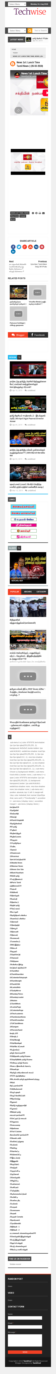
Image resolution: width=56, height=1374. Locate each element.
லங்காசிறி (14, 814)
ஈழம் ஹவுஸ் (15, 1092)
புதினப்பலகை (15, 837)
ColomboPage (16, 1010)
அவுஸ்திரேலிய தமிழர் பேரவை (21, 1060)
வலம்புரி (13, 899)
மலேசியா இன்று (16, 964)
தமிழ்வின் (14, 810)
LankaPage (15, 1007)
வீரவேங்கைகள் (16, 1089)
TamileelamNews (18, 1017)
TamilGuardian (17, 974)
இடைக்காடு (15, 1158)
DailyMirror (15, 991)
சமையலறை (15, 1125)
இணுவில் (14, 1161)
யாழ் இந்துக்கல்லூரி (18, 1240)
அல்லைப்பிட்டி (15, 1155)
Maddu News (16, 863)
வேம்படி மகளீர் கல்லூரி (19, 1250)
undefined (31, 391)
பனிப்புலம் (14, 1187)
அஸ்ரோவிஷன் (16, 1043)
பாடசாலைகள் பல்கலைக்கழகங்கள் (23, 1233)
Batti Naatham (17, 873)
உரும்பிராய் (14, 1164)
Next (44, 568)
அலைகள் (14, 958)
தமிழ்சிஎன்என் (16, 824)
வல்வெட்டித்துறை (17, 1141)
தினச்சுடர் (14, 902)
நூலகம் (13, 1102)
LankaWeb (15, 987)
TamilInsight (16, 981)
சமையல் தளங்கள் (17, 1115)
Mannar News (16, 866)
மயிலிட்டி (14, 1197)
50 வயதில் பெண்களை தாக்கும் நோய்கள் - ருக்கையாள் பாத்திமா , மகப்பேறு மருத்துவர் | (28, 725)
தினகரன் (14, 922)
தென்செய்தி (15, 955)
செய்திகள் (14, 807)
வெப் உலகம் (15, 909)
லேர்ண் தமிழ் (15, 1112)
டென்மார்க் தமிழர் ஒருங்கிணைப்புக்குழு (24, 1079)
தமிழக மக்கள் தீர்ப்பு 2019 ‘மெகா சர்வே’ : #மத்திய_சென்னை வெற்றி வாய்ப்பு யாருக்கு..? (27, 691)
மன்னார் (14, 1145)
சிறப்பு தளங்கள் (16, 1086)
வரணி (13, 1214)
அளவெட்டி (14, 1151)
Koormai (14, 856)
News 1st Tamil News (20, 213)
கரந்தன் (13, 1168)
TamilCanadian (17, 1020)
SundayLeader (17, 997)
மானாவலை (15, 1210)
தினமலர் (14, 935)
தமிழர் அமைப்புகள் (17, 1053)
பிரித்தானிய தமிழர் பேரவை (20, 1056)
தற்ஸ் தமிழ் (15, 905)
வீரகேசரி (14, 892)
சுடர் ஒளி (14, 912)
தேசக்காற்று (15, 1099)
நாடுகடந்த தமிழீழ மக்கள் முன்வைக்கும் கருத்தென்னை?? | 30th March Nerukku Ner (27, 452)
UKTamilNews (16, 1023)
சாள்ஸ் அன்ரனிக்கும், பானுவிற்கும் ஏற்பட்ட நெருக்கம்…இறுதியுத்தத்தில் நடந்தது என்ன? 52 (25, 655)
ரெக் (12, 1083)
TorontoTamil (16, 1030)
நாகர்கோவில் (15, 1223)
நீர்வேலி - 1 (15, 1227)
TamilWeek (15, 1004)
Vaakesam (15, 853)
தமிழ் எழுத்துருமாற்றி (18, 1105)
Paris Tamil (15, 883)
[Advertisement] (33, 27)
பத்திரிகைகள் (15, 886)
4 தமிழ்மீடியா (15, 843)
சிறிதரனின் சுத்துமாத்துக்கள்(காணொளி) (23, 621)
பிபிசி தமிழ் (15, 876)
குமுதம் (13, 951)
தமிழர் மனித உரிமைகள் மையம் (22, 1073)
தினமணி (14, 932)
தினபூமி (14, 928)
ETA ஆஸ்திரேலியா (17, 1076)
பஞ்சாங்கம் (15, 1050)
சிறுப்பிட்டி (14, 1181)
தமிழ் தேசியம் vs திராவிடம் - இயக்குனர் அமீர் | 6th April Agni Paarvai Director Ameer (28, 418)
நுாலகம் (13, 1109)
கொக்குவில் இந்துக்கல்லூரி (20, 1237)
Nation (13, 1001)
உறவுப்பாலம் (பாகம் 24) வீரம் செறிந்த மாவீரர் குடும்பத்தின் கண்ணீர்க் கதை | (27, 486)
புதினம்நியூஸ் (15, 833)
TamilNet (14, 971)
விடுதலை (14, 961)
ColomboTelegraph (18, 978)
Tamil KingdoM (17, 820)
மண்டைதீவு (15, 1200)
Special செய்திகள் (18, 860)
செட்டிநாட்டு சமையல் (18, 1118)
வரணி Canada (16, 1217)
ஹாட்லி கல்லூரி (16, 1243)
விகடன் (13, 948)
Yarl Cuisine (16, 1132)
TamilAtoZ (27, 1361)
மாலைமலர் (14, 938)
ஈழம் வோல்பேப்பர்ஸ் (17, 1096)
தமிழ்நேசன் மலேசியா (18, 915)
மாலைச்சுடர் (15, 941)
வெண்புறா (14, 1069)
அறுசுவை (14, 1122)
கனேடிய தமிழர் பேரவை (19, 1063)
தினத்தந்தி (15, 925)
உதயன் (13, 889)
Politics (14, 216)
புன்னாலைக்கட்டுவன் (18, 1194)
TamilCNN (15, 984)
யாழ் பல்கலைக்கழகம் (18, 1246)
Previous (11, 568)
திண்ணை (14, 1128)
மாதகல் (13, 1207)
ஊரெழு (13, 1148)
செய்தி (13, 817)
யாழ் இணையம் (16, 879)
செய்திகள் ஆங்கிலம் (18, 968)
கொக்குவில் (15, 1178)
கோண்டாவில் (15, 1138)
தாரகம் (13, 850)
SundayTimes (16, 994)
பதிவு (12, 846)
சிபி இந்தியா (15, 945)
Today (15, 53)
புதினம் (13, 830)
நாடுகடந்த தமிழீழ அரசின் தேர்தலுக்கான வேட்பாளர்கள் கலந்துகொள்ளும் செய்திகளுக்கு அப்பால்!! (28, 384)
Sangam (14, 1027)
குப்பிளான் (14, 1174)
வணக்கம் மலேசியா (17, 919)
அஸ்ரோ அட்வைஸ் (17, 1046)
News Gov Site (17, 869)
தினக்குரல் (14, 896)
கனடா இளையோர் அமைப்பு (20, 1066)
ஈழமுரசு (13, 840)
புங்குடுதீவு (14, 1191)
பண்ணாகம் (15, 1184)
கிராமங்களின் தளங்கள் (19, 1135)
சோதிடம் (14, 1033)
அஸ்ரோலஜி (15, 1040)
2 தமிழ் (13, 827)
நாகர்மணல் (15, 1220)
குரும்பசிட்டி (15, 1171)
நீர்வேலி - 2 (15, 1230)
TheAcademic (16, 1014)
